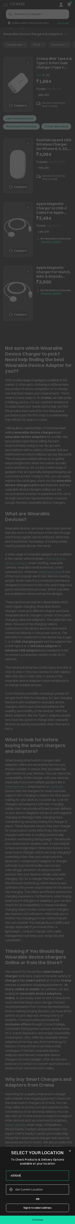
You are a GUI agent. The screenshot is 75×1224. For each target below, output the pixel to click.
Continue (37, 1219)
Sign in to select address (37, 1207)
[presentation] (37, 1176)
